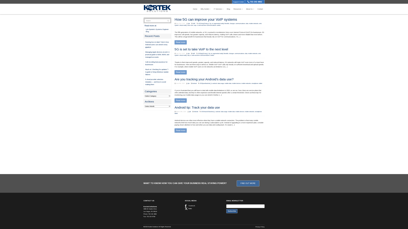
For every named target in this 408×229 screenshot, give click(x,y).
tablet (260, 83)
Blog (228, 9)
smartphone (254, 83)
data (247, 23)
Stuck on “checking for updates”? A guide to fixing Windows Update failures (157, 71)
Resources (237, 9)
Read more (180, 42)
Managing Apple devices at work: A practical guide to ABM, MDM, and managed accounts (157, 54)
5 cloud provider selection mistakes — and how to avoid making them (155, 81)
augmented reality (218, 23)
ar (212, 23)
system (177, 25)
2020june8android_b (206, 83)
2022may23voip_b (203, 23)
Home (195, 9)
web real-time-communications (207, 25)
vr (197, 25)
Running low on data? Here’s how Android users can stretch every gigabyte (157, 44)
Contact (260, 9)
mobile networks (253, 23)
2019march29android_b (208, 111)
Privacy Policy (260, 227)
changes (232, 23)
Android (194, 83)
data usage (220, 83)
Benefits (227, 23)
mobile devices (236, 83)
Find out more (248, 183)
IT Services (218, 9)
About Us (249, 9)
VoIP (194, 23)
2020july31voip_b (203, 53)
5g (210, 23)
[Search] (168, 20)
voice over (190, 25)
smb (260, 23)
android (214, 83)
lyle (189, 23)
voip (195, 25)
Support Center (238, 2)
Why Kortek (205, 9)
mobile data (228, 83)
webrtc (219, 25)
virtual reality (183, 25)
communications (240, 23)
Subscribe (232, 211)
